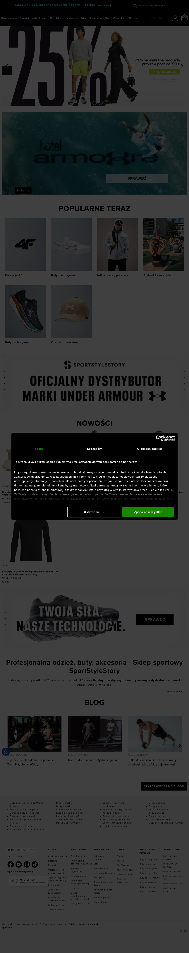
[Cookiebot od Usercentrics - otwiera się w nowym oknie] (158, 438)
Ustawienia (92, 512)
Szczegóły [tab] (94, 448)
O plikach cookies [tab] (150, 448)
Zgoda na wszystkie (148, 512)
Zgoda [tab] (39, 448)
